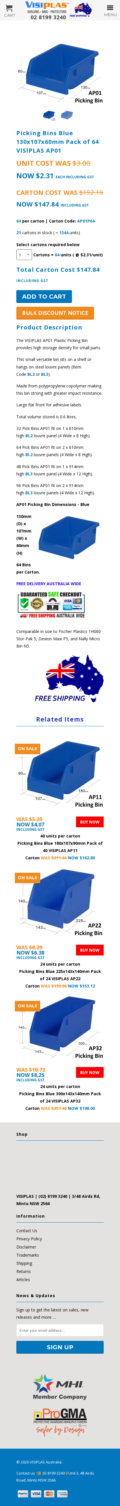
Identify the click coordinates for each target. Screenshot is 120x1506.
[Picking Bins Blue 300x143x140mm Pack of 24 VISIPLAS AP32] (60, 1030)
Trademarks (27, 1255)
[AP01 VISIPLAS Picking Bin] (60, 69)
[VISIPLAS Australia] (47, 7)
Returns (23, 1271)
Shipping (24, 1263)
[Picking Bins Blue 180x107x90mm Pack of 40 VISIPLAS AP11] (60, 776)
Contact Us (26, 1230)
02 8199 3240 (46, 17)
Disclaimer (26, 1247)
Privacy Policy (29, 1239)
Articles (23, 1279)
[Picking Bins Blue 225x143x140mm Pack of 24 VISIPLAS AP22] (60, 904)
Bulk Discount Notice (55, 312)
